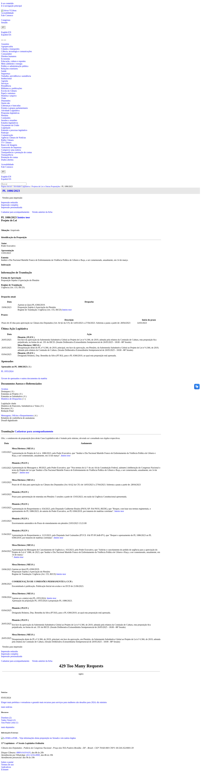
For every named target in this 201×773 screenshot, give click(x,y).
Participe (5, 133)
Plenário (4, 115)
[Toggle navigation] (2, 40)
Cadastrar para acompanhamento (15, 212)
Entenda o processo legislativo (14, 130)
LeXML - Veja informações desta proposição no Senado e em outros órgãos (43, 738)
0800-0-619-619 (23, 752)
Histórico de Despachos (11, 399)
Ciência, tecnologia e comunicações (16, 51)
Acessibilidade (7, 13)
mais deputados (7, 727)
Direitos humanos (8, 56)
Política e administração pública (14, 66)
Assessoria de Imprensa (11, 147)
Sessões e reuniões (9, 120)
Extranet (4, 769)
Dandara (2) (6, 717)
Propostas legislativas (10, 113)
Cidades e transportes (10, 49)
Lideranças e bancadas (11, 105)
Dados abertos (7, 160)
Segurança (5, 73)
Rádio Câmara (7, 140)
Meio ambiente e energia (11, 64)
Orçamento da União (10, 125)
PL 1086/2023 (11, 190)
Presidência (6, 86)
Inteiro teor (23, 217)
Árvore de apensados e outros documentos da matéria (24, 378)
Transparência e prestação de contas (16, 152)
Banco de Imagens (9, 145)
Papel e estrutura (8, 93)
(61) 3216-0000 (33, 755)
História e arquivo (9, 96)
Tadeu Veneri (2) (8, 720)
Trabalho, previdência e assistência (16, 76)
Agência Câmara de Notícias (13, 137)
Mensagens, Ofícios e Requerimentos (17, 415)
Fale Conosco (7, 15)
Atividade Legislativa (10, 110)
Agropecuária (7, 46)
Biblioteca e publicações (11, 88)
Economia (5, 59)
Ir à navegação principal (11, 6)
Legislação (5, 128)
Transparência (7, 155)
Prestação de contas (9, 157)
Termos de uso (7, 764)
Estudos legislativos (9, 123)
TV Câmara (6, 142)
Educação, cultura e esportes (13, 61)
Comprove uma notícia (11, 150)
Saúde (3, 71)
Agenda (4, 81)
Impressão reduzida (9, 202)
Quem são (5, 103)
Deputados (5, 100)
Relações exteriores (9, 68)
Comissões (5, 118)
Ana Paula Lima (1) (9, 722)
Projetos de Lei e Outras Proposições (46, 186)
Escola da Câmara (9, 91)
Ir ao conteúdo (7, 3)
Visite (3, 98)
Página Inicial (6, 186)
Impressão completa (9, 205)
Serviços (4, 83)
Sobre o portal (7, 762)
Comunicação (7, 135)
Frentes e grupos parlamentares (14, 108)
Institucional (6, 78)
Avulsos (4, 389)
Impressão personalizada (11, 207)
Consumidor (6, 54)
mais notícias (6, 707)
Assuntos (5, 44)
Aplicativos (6, 767)
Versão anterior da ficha (42, 212)
